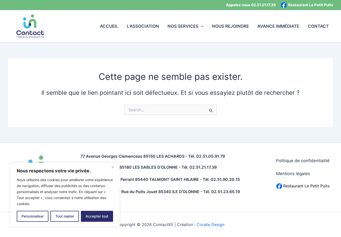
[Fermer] (115, 167)
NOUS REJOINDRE (230, 26)
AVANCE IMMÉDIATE (278, 26)
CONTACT (318, 26)
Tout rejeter (64, 216)
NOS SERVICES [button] (183, 26)
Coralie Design (210, 224)
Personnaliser (32, 216)
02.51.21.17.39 (263, 4)
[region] (65, 195)
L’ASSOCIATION (143, 26)
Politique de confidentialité (303, 160)
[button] (200, 26)
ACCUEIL (109, 26)
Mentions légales (293, 173)
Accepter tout (97, 216)
